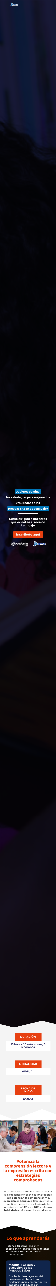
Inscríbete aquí (28, 534)
